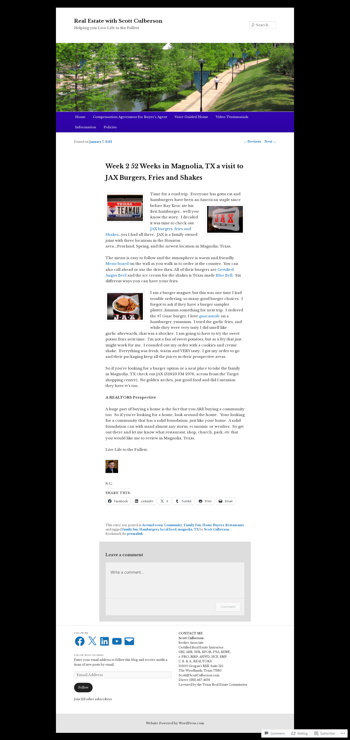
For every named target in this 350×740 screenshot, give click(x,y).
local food (168, 529)
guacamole (209, 316)
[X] (92, 641)
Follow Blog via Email (89, 655)
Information (85, 127)
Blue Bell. (224, 275)
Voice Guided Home (191, 117)
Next (270, 141)
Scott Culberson (216, 529)
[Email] (129, 641)
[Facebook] (79, 641)
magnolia (185, 529)
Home (80, 117)
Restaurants (234, 525)
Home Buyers (213, 525)
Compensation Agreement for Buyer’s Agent (130, 117)
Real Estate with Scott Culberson (118, 21)
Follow (83, 687)
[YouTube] (117, 641)
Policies (110, 127)
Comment (227, 607)
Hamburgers (149, 529)
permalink (135, 533)
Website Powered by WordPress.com (175, 723)
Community (173, 525)
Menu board (117, 263)
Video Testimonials (232, 117)
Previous (252, 141)
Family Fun (192, 525)
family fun (130, 529)
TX (196, 529)
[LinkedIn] (104, 641)
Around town (152, 525)
